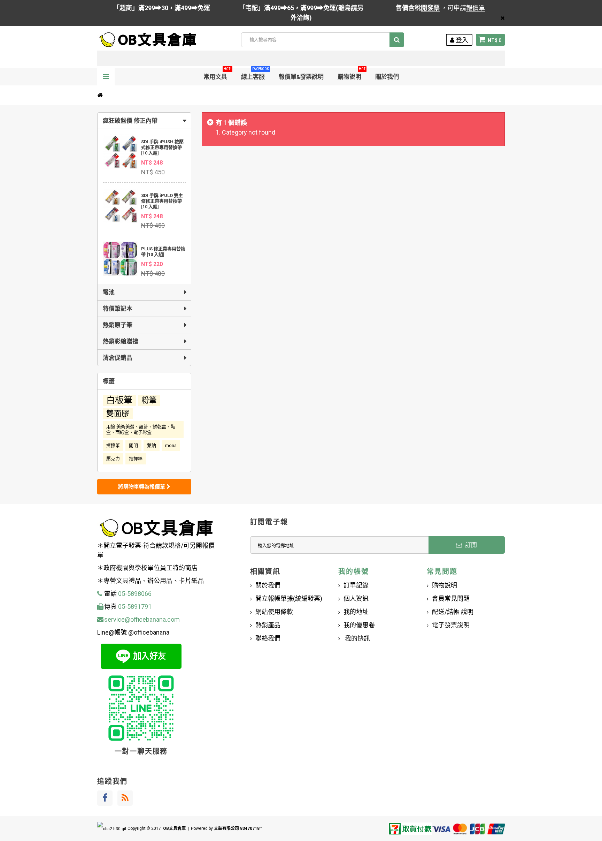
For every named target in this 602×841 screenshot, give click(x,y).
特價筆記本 (117, 308)
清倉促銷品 (117, 357)
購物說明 (351, 74)
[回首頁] (100, 95)
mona (171, 445)
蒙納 (151, 445)
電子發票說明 (451, 625)
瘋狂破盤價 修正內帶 (130, 120)
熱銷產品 (267, 625)
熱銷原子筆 (117, 324)
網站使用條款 (274, 611)
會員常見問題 (451, 598)
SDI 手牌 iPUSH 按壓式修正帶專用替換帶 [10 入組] (162, 147)
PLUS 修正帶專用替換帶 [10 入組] (163, 251)
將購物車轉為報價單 (142, 487)
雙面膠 (117, 413)
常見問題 (442, 571)
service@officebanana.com (142, 619)
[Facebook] (105, 798)
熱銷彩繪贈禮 (120, 341)
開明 (133, 445)
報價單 (475, 8)
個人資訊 (356, 598)
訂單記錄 (356, 585)
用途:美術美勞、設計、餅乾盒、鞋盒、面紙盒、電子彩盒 (140, 429)
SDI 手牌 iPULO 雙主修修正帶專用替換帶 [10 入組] (162, 201)
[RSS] (125, 798)
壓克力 (113, 458)
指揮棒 (135, 458)
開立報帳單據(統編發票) (288, 598)
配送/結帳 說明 (452, 611)
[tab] (144, 120)
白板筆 (119, 400)
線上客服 (255, 74)
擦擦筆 (113, 445)
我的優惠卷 (359, 625)
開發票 (430, 8)
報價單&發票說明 (301, 76)
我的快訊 (357, 638)
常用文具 (217, 74)
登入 (461, 40)
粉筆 (149, 400)
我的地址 (356, 611)
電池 (109, 292)
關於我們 (387, 76)
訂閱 (470, 544)
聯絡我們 (267, 638)
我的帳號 (353, 571)
